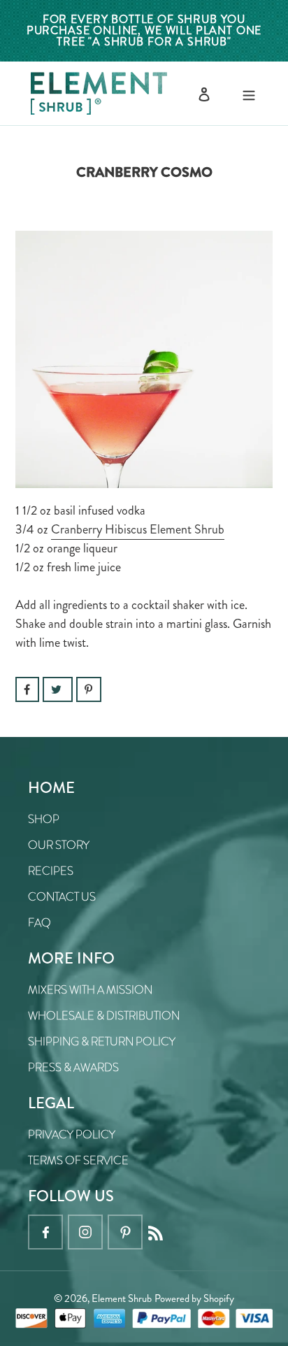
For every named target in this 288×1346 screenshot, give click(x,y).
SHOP (43, 819)
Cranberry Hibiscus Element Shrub (137, 529)
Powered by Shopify (194, 1298)
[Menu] (249, 93)
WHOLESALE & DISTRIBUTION (104, 1016)
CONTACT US (62, 897)
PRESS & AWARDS (73, 1067)
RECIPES (50, 871)
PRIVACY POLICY (71, 1134)
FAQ (39, 923)
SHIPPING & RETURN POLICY (101, 1041)
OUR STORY (58, 845)
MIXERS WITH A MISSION (90, 990)
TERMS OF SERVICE (78, 1160)
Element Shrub (122, 1298)
